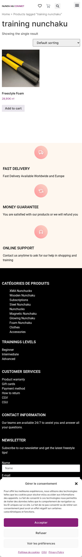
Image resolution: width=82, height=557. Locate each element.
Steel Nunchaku (20, 304)
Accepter (41, 522)
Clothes (15, 327)
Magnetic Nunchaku (23, 313)
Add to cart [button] (13, 108)
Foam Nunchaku (21, 323)
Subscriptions (19, 300)
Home (6, 14)
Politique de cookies (29, 552)
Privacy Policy (56, 552)
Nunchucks (17, 309)
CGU (44, 552)
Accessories (18, 332)
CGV (5, 397)
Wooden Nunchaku (22, 295)
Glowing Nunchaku (22, 318)
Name (6, 462)
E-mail (6, 475)
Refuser (41, 533)
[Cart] (48, 6)
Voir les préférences (41, 543)
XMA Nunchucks (21, 291)
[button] (76, 484)
